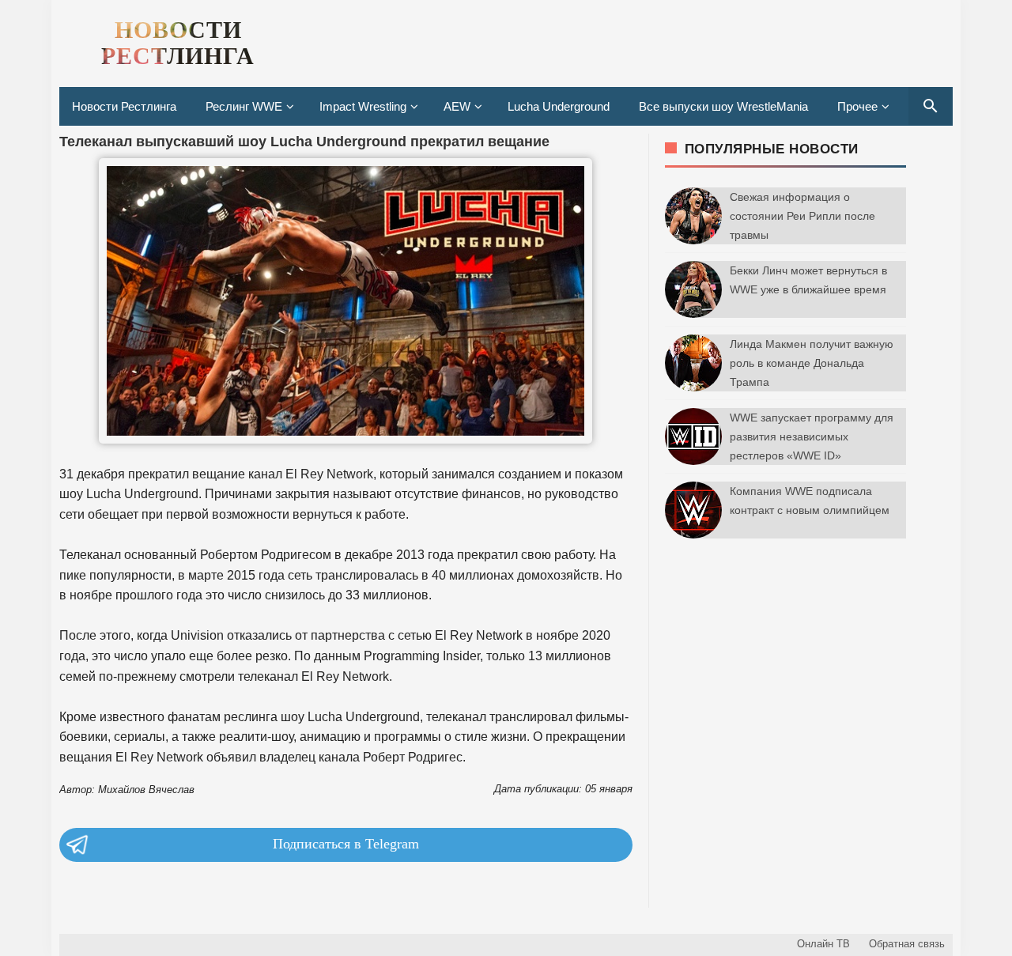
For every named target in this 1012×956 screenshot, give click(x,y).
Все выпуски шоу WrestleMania (723, 106)
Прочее (857, 106)
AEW (457, 106)
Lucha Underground (559, 106)
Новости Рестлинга (124, 106)
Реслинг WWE (244, 106)
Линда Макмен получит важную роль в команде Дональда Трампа (811, 363)
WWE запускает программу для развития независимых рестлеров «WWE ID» (811, 436)
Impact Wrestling (362, 106)
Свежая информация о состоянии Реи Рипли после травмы (802, 216)
